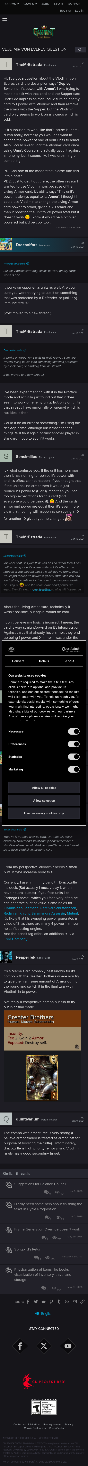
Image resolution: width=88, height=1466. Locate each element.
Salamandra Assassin (48, 913)
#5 (77, 537)
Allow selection (44, 800)
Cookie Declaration (35, 1428)
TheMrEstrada (29, 64)
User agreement (52, 1424)
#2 (77, 245)
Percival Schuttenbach (58, 908)
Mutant (72, 913)
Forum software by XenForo (35, 1461)
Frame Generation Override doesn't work (47, 1229)
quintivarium (27, 1119)
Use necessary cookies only (44, 813)
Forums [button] (10, 4)
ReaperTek (25, 957)
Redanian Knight (17, 913)
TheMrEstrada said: (14, 263)
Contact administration (26, 1424)
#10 (78, 1119)
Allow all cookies (44, 787)
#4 (77, 457)
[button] (5, 20)
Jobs (45, 4)
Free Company (15, 939)
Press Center (56, 1428)
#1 (77, 65)
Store (58, 4)
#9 (78, 957)
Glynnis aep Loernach (21, 908)
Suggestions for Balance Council (40, 1184)
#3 (77, 332)
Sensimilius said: (13, 556)
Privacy (69, 1424)
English (46, 1313)
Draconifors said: (13, 350)
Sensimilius (26, 456)
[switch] (74, 744)
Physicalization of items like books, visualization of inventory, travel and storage (42, 1274)
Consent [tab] (18, 661)
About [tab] (69, 661)
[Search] (80, 49)
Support (75, 4)
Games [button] (29, 4)
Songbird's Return (28, 1249)
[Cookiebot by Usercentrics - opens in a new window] (62, 649)
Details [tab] (44, 661)
